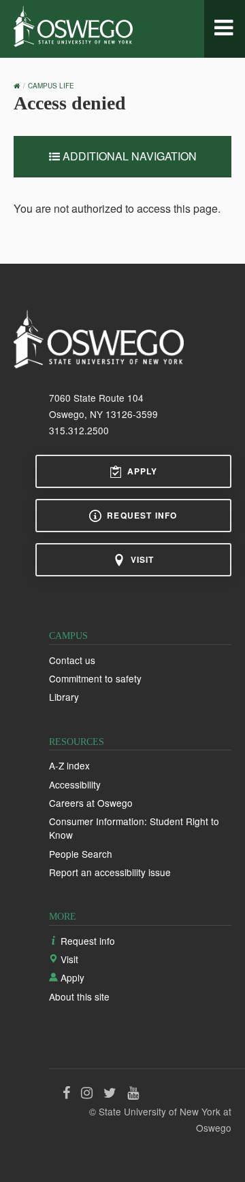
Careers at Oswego (91, 803)
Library (64, 696)
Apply (142, 471)
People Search (80, 854)
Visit (142, 559)
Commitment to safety (95, 678)
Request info (142, 515)
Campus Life (51, 85)
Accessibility (75, 784)
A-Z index (69, 765)
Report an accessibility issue (110, 872)
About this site (79, 996)
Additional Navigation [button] (128, 156)
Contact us (72, 660)
